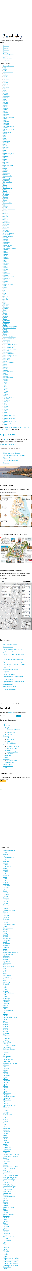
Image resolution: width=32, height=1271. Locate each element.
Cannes (5, 139)
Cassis (5, 144)
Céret (4, 150)
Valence (5, 401)
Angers (5, 78)
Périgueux (6, 304)
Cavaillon (6, 148)
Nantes (5, 288)
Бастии (6, 439)
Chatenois (6, 161)
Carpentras (6, 142)
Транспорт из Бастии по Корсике (14, 662)
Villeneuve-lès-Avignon (9, 421)
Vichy (5, 410)
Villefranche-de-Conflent (10, 415)
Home (6, 427)
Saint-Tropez (6, 359)
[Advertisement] (16, 16)
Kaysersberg (6, 230)
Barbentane (6, 96)
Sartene (5, 365)
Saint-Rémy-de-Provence (10, 355)
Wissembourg (7, 422)
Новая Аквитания (9, 738)
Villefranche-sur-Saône (9, 419)
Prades (5, 313)
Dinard (5, 186)
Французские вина (9, 686)
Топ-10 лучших (8, 54)
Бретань (6, 724)
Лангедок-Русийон (13, 746)
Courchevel (6, 179)
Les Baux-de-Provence (9, 248)
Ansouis (5, 82)
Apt (4, 85)
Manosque (6, 263)
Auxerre (5, 93)
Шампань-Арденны (13, 729)
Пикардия (10, 753)
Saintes (5, 335)
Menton (5, 267)
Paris (4, 302)
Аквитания (10, 739)
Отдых (5, 56)
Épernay (5, 195)
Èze (4, 204)
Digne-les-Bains (7, 182)
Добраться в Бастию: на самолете (14, 654)
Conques (5, 174)
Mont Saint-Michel (8, 276)
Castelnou (6, 147)
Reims (5, 317)
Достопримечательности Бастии (14, 455)
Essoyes (5, 198)
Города (5, 48)
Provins (5, 314)
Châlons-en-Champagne (9, 153)
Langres (5, 240)
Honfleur (5, 225)
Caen (4, 130)
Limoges (5, 252)
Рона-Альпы (7, 764)
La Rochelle (6, 234)
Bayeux (5, 102)
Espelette (5, 197)
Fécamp (5, 206)
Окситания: (7, 745)
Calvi (4, 136)
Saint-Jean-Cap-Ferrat (9, 346)
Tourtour (5, 391)
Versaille (5, 409)
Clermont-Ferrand (8, 165)
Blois (4, 120)
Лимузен (10, 741)
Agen (4, 67)
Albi (4, 73)
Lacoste (5, 237)
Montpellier (6, 279)
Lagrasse (5, 239)
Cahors (5, 133)
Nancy (5, 287)
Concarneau (6, 173)
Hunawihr (6, 227)
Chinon (5, 164)
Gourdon (5, 216)
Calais (5, 135)
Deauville (6, 180)
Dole (4, 189)
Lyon (4, 260)
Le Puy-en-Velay (8, 245)
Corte (4, 177)
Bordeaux (6, 124)
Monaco (5, 272)
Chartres (5, 159)
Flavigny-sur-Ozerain (9, 209)
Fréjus (5, 210)
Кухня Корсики (8, 679)
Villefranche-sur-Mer (9, 418)
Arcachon (6, 87)
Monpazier (6, 275)
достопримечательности (8, 444)
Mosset (5, 282)
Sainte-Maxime (7, 352)
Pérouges (5, 305)
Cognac (5, 168)
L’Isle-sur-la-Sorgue (8, 233)
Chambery (6, 156)
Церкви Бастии (8, 458)
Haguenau (6, 224)
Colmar (5, 171)
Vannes (5, 404)
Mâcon (5, 261)
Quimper (5, 316)
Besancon (6, 114)
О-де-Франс (7, 750)
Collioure (5, 170)
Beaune (5, 105)
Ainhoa (5, 69)
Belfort (5, 109)
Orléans (5, 299)
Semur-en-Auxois (8, 371)
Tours (4, 389)
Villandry (5, 413)
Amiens (5, 76)
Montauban (6, 278)
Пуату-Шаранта (12, 743)
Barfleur (5, 97)
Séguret (5, 368)
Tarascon (5, 380)
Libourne (5, 249)
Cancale (5, 138)
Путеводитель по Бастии (11, 453)
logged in (11, 712)
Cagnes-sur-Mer (7, 132)
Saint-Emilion (7, 341)
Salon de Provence (8, 362)
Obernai (5, 296)
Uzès (4, 395)
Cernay (5, 151)
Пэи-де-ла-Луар (8, 762)
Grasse (5, 218)
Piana (4, 310)
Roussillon (6, 332)
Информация (7, 58)
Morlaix (5, 281)
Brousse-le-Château (8, 129)
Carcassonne (6, 141)
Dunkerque (6, 192)
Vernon (5, 407)
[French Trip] (13, 39)
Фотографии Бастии (10, 644)
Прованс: (6, 759)
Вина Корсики (8, 684)
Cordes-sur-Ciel (7, 176)
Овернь (5, 757)
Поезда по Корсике (9, 657)
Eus (4, 201)
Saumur (5, 367)
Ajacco (5, 70)
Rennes (5, 319)
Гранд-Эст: (7, 727)
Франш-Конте (8, 766)
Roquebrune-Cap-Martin (10, 326)
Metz (4, 270)
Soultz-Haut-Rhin (8, 377)
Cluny (5, 167)
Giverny (5, 213)
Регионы (6, 50)
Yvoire (5, 424)
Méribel (5, 269)
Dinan (5, 185)
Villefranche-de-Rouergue (10, 416)
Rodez (5, 325)
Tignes (5, 383)
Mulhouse (6, 285)
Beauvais (5, 106)
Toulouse (5, 388)
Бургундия (6, 725)
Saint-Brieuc (6, 340)
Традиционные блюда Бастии (13, 676)
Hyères (5, 228)
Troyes (5, 392)
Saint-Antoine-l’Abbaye (9, 337)
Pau (4, 301)
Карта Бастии (8, 434)
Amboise (5, 75)
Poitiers (5, 311)
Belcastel (5, 108)
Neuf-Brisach (7, 292)
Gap (4, 212)
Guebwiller (6, 222)
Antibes (5, 84)
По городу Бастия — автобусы (13, 659)
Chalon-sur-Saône (8, 154)
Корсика (26, 427)
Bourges (5, 127)
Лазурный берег (12, 760)
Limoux (5, 254)
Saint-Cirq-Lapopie (8, 338)
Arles (4, 88)
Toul (4, 385)
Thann (5, 382)
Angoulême (6, 79)
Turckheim (6, 394)
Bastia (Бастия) (4, 429)
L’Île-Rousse (6, 231)
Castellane (6, 145)
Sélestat (5, 370)
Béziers (5, 115)
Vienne (5, 412)
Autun (5, 91)
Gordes (5, 215)
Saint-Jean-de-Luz (8, 347)
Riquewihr (6, 323)
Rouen (5, 329)
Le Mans (5, 243)
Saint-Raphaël (7, 356)
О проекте (6, 60)
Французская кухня (9, 689)
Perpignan (6, 307)
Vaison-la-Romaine (8, 397)
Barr (4, 99)
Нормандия (7, 755)
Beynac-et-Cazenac (8, 117)
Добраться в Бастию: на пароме (13, 652)
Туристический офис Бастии (12, 649)
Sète (4, 373)
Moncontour (6, 273)
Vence (5, 403)
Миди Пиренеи (12, 748)
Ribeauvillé (6, 320)
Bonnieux (6, 123)
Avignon (5, 94)
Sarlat (4, 364)
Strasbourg (6, 379)
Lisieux (5, 255)
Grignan (5, 221)
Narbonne (6, 290)
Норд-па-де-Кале (12, 752)
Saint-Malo (6, 350)
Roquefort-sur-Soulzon (9, 328)
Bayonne (5, 103)
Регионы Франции (16, 427)
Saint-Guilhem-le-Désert (10, 344)
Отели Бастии (8, 647)
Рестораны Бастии (9, 674)
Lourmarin (6, 258)
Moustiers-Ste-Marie (8, 284)
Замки (5, 52)
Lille (4, 251)
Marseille (5, 264)
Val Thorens (6, 400)
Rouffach (5, 331)
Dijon (4, 183)
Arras (4, 90)
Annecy (5, 81)
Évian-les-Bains (7, 203)
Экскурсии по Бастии (10, 460)
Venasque (6, 406)
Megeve (5, 266)
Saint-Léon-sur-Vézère (9, 349)
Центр (5, 767)
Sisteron (5, 374)
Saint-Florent (6, 343)
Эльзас (9, 731)
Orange (5, 298)
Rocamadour (6, 322)
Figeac (5, 207)
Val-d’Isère (6, 398)
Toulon (5, 386)
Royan (5, 334)
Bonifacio (6, 121)
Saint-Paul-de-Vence (8, 353)
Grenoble (5, 219)
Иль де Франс (7, 734)
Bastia (5, 100)
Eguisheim (6, 194)
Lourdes (5, 257)
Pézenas (5, 308)
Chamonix (6, 158)
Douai (5, 191)
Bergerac (5, 112)
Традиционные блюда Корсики (13, 681)
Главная (6, 46)
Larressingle (6, 242)
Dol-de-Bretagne (7, 188)
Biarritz (5, 118)
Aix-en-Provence (8, 72)
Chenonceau (6, 162)
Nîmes (5, 295)
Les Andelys (6, 246)
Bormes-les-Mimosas (9, 126)
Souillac (5, 376)
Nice (4, 293)
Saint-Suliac (6, 358)
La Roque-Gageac (8, 236)
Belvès (5, 111)
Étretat (5, 200)
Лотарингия (11, 732)
